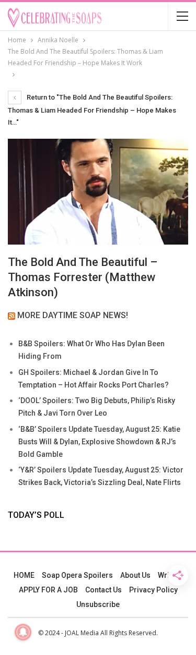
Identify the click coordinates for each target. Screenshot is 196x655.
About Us (135, 575)
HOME (24, 575)
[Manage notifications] (23, 632)
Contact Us (103, 590)
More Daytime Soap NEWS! (72, 315)
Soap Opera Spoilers (77, 575)
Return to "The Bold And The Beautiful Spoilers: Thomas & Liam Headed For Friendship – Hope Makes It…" (92, 109)
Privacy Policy (153, 590)
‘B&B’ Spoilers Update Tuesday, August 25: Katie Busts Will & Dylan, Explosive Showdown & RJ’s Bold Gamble (99, 441)
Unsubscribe (98, 604)
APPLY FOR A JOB (48, 590)
